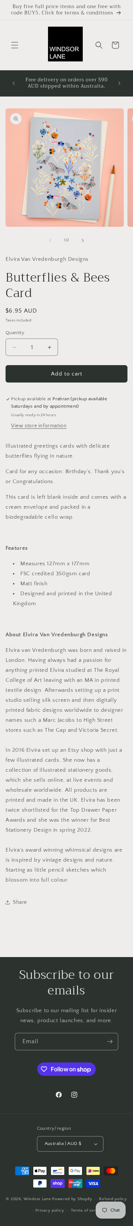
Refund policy (113, 1199)
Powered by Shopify (72, 1199)
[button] (15, 45)
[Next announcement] (119, 83)
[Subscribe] (110, 1041)
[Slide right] (83, 240)
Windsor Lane (37, 1199)
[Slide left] (50, 240)
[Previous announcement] (14, 83)
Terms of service (87, 1210)
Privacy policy (49, 1210)
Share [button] (20, 902)
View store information (38, 426)
